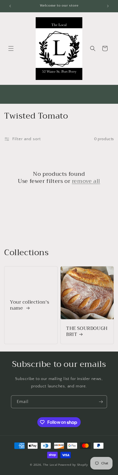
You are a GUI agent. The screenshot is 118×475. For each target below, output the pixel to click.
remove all (86, 181)
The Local (50, 465)
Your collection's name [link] (29, 305)
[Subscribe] (101, 401)
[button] (11, 48)
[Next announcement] (108, 6)
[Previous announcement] (10, 6)
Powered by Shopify (73, 465)
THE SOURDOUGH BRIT (87, 332)
